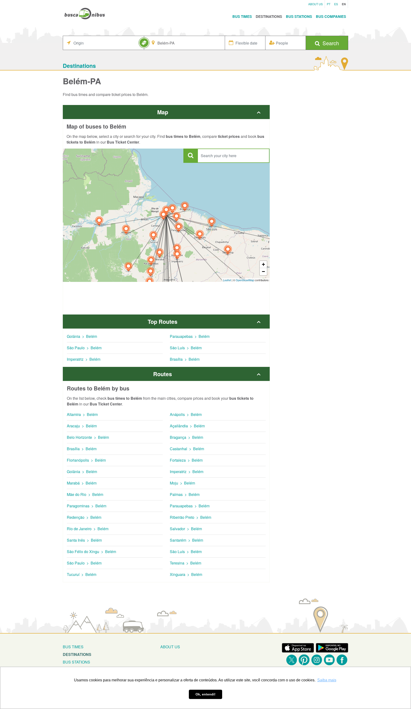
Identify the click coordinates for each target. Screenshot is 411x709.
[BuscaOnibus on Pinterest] (304, 660)
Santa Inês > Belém (84, 540)
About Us (315, 4)
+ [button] (263, 264)
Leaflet (227, 280)
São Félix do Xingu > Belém (91, 551)
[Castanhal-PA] (172, 209)
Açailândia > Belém (187, 426)
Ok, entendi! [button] (205, 694)
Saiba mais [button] (326, 680)
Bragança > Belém (186, 437)
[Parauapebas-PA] (151, 261)
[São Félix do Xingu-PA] (128, 267)
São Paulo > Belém (84, 347)
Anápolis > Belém (186, 414)
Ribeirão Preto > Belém (190, 517)
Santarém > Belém (186, 540)
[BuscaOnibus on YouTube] (329, 660)
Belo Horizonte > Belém (88, 437)
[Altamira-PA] (126, 230)
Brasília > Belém (185, 359)
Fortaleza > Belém (186, 460)
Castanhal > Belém (187, 448)
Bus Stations (299, 16)
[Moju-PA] (163, 215)
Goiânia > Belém (82, 336)
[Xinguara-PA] (151, 272)
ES (336, 4)
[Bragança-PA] (185, 207)
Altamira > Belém (82, 414)
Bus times (73, 646)
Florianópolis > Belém (86, 460)
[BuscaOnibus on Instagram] (316, 660)
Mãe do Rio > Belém (85, 494)
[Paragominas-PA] (179, 228)
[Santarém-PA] (99, 221)
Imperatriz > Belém (83, 359)
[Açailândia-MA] (177, 249)
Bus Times (242, 16)
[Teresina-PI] (228, 250)
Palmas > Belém (185, 494)
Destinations (269, 16)
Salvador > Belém (186, 528)
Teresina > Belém (185, 563)
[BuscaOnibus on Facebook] (342, 660)
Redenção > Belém (84, 517)
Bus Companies (331, 16)
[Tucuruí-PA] (153, 236)
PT (328, 4)
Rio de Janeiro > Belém (87, 528)
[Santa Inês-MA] (200, 235)
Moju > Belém (182, 483)
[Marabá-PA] (160, 253)
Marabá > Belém (82, 483)
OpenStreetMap (245, 280)
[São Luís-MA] (212, 222)
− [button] (263, 272)
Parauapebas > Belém (190, 336)
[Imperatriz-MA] (177, 255)
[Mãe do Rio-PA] (176, 217)
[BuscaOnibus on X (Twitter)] (291, 660)
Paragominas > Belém (86, 506)
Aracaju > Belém (82, 426)
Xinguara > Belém (186, 574)
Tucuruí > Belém (81, 574)
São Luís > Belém (186, 347)
